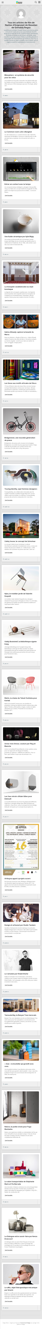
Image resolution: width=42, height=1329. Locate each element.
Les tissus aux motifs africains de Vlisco (20, 383)
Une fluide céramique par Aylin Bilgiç (19, 237)
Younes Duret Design (25, 1323)
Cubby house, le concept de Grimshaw (19, 541)
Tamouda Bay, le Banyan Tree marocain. (20, 1015)
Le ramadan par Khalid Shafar (16, 974)
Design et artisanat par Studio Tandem (20, 925)
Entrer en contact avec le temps (17, 184)
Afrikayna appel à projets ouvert (17, 879)
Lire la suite (8, 89)
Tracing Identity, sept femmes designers (20, 489)
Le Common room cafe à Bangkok (18, 132)
